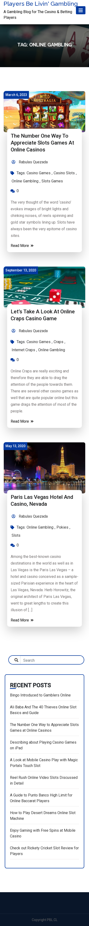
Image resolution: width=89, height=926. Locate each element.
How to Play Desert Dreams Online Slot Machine (42, 816)
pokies (62, 527)
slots (16, 535)
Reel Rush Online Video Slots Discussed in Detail (44, 780)
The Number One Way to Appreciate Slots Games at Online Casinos (42, 143)
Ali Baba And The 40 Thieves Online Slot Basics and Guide (43, 710)
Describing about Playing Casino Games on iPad (43, 745)
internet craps (23, 350)
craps (58, 342)
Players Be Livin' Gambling (41, 3)
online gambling (25, 181)
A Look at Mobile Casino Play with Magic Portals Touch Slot (44, 763)
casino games (39, 173)
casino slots (64, 173)
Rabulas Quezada (33, 162)
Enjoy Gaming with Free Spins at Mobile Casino (42, 833)
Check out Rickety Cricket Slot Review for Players (44, 851)
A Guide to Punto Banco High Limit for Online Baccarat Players (41, 798)
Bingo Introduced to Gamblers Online (40, 695)
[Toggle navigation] (80, 10)
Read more (20, 245)
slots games (52, 181)
